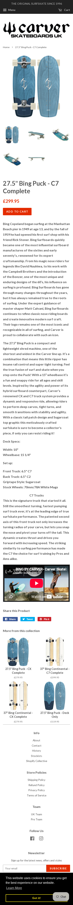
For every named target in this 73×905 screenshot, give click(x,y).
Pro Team (36, 819)
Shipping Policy (36, 779)
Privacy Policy (36, 790)
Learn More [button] (14, 888)
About (36, 740)
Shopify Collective (36, 761)
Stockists (36, 755)
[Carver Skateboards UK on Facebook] (32, 839)
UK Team (36, 814)
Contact (36, 745)
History (36, 750)
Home (6, 47)
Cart (66, 9)
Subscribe (58, 868)
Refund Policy (36, 785)
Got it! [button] (36, 898)
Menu (11, 9)
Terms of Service (36, 795)
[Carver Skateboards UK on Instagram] (41, 839)
